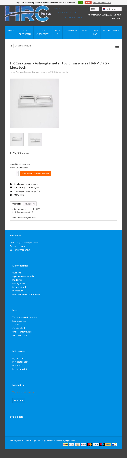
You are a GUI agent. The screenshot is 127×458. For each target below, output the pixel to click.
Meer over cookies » (102, 3)
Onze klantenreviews (22, 331)
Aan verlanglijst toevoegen (26, 187)
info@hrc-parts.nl (22, 249)
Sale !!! (57, 32)
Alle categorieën (42, 32)
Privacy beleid (19, 283)
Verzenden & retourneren (24, 317)
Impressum (17, 290)
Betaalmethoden (20, 287)
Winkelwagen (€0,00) (101, 14)
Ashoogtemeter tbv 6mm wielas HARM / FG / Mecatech (42, 71)
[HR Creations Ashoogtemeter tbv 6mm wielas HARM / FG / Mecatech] (34, 103)
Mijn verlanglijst (19, 369)
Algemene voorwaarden (23, 276)
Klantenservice (111, 30)
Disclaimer (17, 279)
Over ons (95, 32)
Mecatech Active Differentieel (26, 294)
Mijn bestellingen (20, 361)
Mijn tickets (17, 365)
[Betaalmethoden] (66, 444)
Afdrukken (18, 194)
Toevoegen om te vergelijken (27, 191)
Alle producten (25, 32)
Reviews (30, 203)
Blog (84, 30)
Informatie (16, 203)
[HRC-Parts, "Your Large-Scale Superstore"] (43, 13)
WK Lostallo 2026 (20, 335)
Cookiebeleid (18, 328)
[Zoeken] (11, 46)
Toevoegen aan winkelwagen (36, 173)
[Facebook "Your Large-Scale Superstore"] (13, 425)
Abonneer (19, 400)
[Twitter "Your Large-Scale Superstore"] (19, 425)
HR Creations (22, 167)
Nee (88, 3)
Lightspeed (70, 440)
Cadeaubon (71, 30)
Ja (80, 3)
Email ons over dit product (25, 184)
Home (11, 30)
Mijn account (18, 358)
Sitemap (16, 324)
